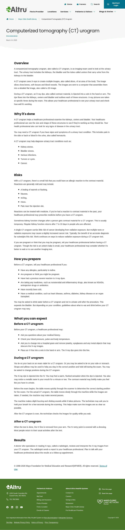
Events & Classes (43, 510)
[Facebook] (7, 507)
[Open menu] (70, 12)
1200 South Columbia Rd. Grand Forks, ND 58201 (18, 494)
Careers (68, 496)
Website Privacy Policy (22, 522)
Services (64, 11)
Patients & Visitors (83, 11)
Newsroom (69, 503)
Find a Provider (37, 11)
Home (11, 19)
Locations (52, 11)
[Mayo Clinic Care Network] (108, 500)
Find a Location (42, 507)
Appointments (41, 493)
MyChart (40, 496)
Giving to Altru (70, 500)
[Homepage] (13, 488)
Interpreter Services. (66, 518)
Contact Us (69, 493)
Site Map (9, 522)
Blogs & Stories (106, 11)
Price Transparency (51, 522)
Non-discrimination (50, 518)
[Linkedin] (12, 507)
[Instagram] (17, 507)
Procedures (12, 36)
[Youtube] (21, 507)
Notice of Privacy (37, 522)
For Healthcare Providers (74, 510)
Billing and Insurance (44, 500)
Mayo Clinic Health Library (27, 19)
